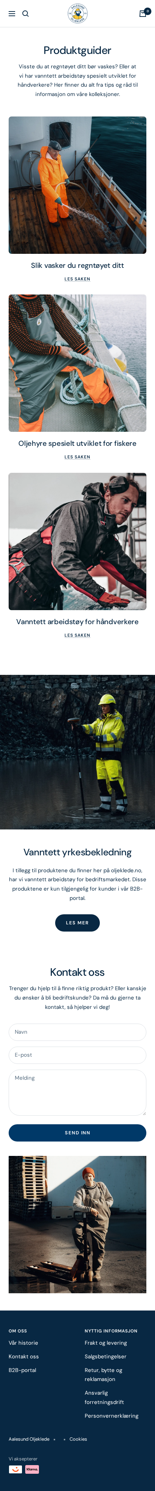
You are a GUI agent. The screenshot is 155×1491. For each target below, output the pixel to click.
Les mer (77, 923)
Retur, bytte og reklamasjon (103, 1375)
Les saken (77, 279)
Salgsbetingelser (106, 1356)
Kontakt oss (24, 1356)
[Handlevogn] (142, 13)
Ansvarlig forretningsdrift (104, 1397)
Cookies (78, 1439)
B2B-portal (22, 1370)
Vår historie (23, 1342)
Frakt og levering (106, 1342)
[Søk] (25, 13)
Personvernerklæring (111, 1415)
